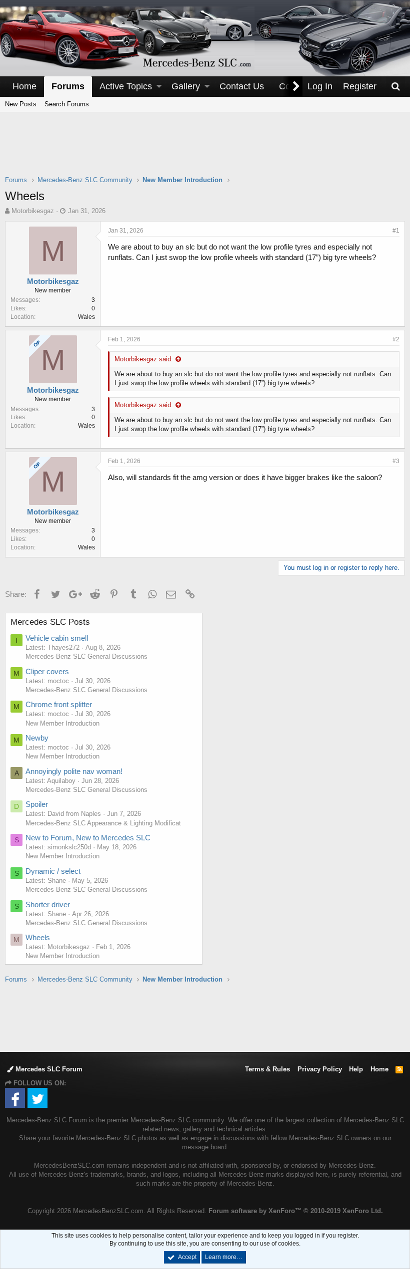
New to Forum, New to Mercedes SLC (88, 837)
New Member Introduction (63, 723)
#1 (396, 230)
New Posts (20, 104)
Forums (68, 86)
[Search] (395, 86)
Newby (37, 738)
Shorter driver (48, 904)
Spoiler (37, 804)
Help (356, 1069)
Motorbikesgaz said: (143, 359)
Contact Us (242, 86)
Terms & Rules (267, 1069)
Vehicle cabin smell (57, 638)
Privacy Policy (320, 1069)
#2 (396, 339)
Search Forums (66, 104)
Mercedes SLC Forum (48, 1069)
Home (24, 86)
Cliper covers (47, 671)
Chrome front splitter (59, 704)
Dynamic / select (53, 871)
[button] (159, 86)
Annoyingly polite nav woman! (74, 771)
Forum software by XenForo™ (295, 1211)
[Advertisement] (205, 150)
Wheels (38, 937)
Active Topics (126, 86)
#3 (396, 461)
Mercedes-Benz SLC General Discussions (87, 656)
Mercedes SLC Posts (50, 622)
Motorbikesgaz (33, 211)
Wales (86, 316)
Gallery (186, 86)
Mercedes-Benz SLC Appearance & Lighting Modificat (103, 823)
